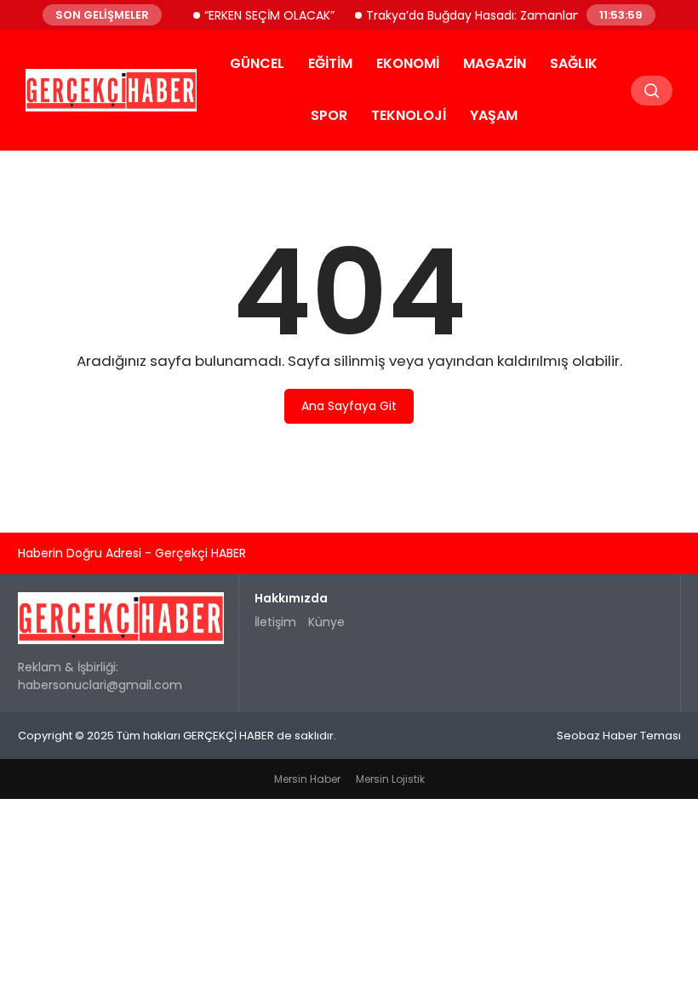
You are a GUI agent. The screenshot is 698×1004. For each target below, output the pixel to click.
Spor (329, 115)
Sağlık (574, 63)
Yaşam (494, 115)
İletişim (275, 621)
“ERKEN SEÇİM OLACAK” (261, 14)
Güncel (257, 63)
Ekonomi (407, 63)
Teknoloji (408, 115)
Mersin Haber (307, 779)
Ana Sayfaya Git (349, 405)
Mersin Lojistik (390, 779)
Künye (326, 621)
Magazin (494, 63)
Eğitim (330, 63)
